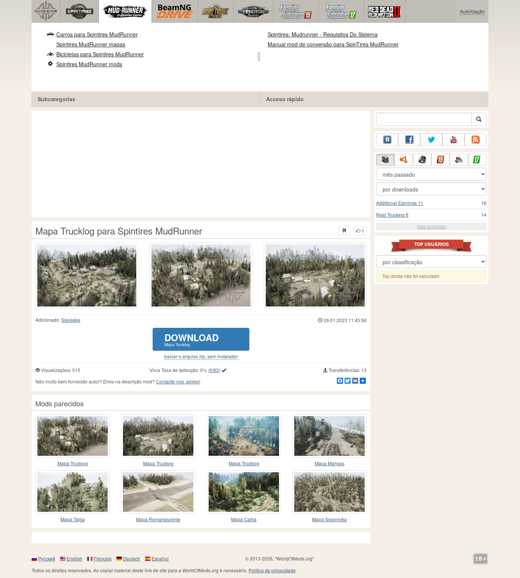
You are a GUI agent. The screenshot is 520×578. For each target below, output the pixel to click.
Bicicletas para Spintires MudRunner (100, 54)
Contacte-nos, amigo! (178, 381)
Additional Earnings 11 (399, 203)
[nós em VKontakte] (387, 139)
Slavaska (70, 319)
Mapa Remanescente (158, 519)
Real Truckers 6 (392, 214)
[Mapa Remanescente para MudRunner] (158, 492)
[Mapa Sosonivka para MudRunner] (329, 492)
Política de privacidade (272, 570)
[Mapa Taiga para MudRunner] (72, 492)
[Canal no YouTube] (453, 139)
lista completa (431, 226)
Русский (46, 558)
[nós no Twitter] (431, 139)
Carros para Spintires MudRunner (97, 34)
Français (103, 558)
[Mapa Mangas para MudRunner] (329, 436)
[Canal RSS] (475, 139)
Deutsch (131, 558)
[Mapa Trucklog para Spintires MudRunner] (86, 275)
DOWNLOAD (191, 339)
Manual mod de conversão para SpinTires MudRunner (333, 44)
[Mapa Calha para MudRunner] (244, 492)
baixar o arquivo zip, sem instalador (201, 356)
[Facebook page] (409, 139)
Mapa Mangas (330, 463)
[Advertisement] (201, 164)
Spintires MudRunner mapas (90, 44)
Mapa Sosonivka (329, 519)
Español (160, 558)
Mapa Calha (244, 519)
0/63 (214, 370)
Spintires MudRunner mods (89, 64)
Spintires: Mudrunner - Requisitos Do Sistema (323, 34)
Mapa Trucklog (72, 463)
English (74, 558)
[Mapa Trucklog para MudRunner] (72, 436)
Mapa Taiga (73, 519)
